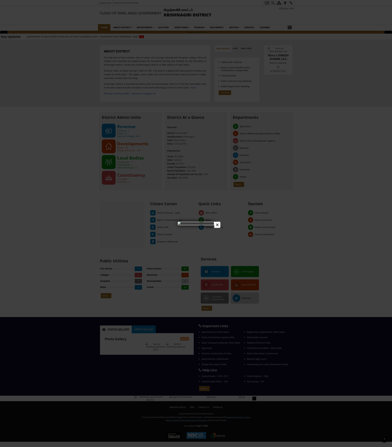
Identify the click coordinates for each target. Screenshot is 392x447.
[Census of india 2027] (196, 223)
